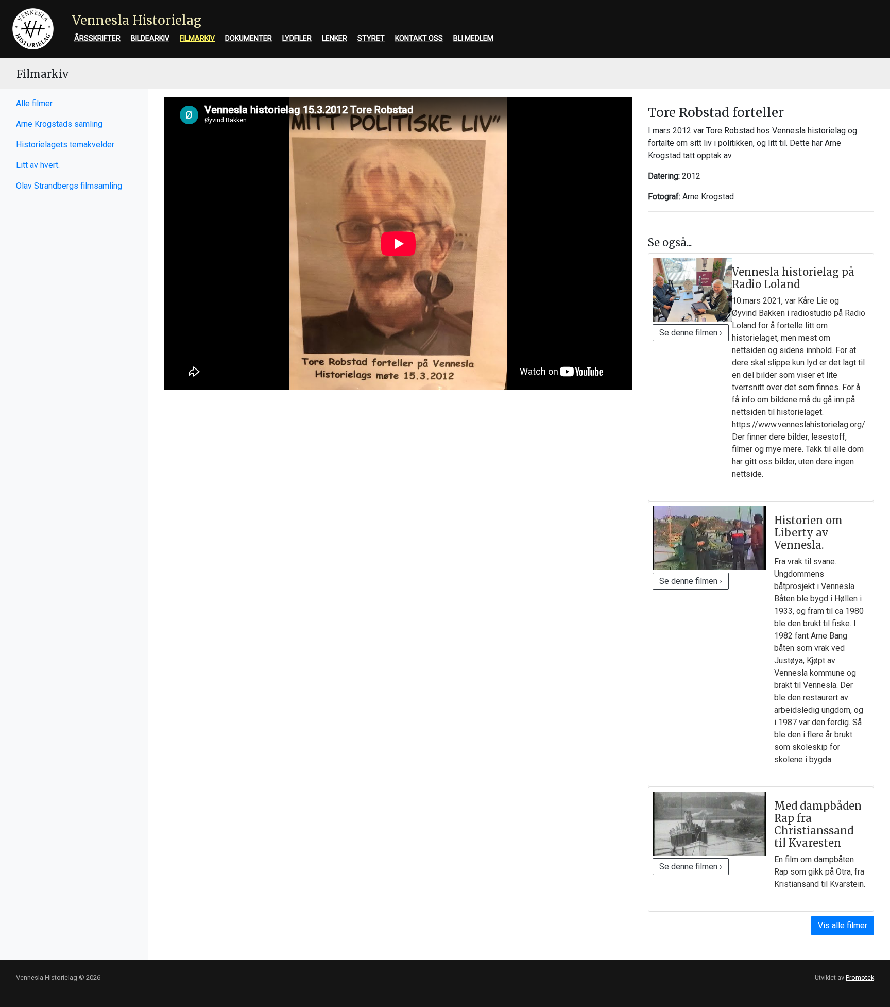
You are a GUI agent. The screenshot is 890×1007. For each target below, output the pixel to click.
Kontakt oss (419, 38)
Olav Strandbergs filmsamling (69, 186)
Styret (371, 38)
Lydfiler (297, 38)
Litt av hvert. (38, 165)
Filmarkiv (197, 38)
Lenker (334, 38)
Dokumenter (248, 38)
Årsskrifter (97, 38)
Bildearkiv (150, 38)
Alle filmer (34, 103)
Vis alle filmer (842, 925)
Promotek (860, 977)
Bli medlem (473, 38)
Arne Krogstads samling (59, 124)
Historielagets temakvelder (65, 144)
